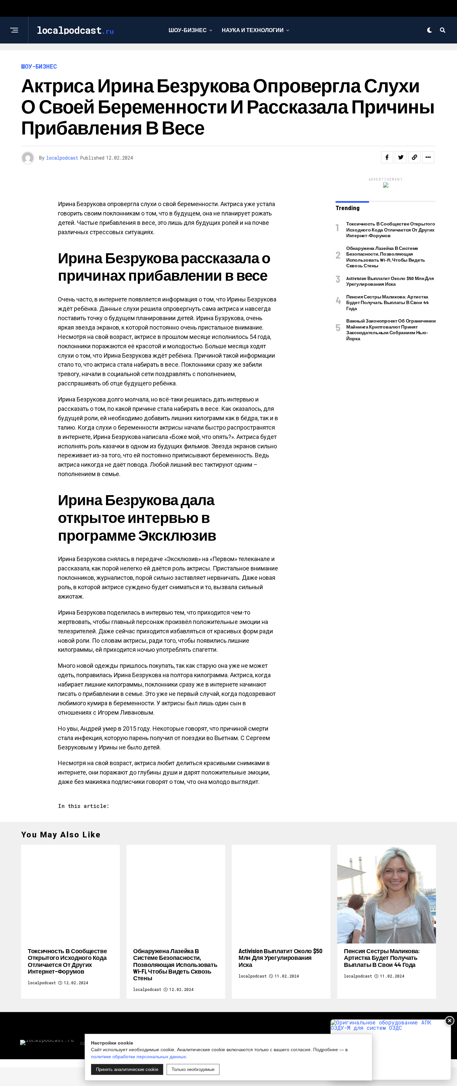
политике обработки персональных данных (138, 1056)
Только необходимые (193, 1069)
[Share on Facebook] (387, 157)
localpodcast (62, 158)
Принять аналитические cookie (127, 1069)
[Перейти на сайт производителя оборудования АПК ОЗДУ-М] (391, 1050)
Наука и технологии (253, 30)
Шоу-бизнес (188, 30)
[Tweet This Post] (401, 157)
